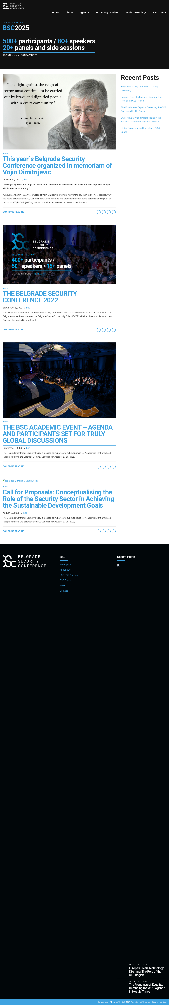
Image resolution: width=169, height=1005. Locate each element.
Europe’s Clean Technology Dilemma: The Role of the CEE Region (146, 971)
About (69, 12)
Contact (64, 591)
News (5, 153)
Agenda (84, 12)
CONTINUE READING (13, 212)
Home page (65, 564)
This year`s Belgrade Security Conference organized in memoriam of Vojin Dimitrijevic (57, 165)
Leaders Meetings (135, 12)
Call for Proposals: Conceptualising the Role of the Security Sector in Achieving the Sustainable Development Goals (58, 498)
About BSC (65, 570)
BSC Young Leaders (106, 12)
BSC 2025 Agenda (69, 575)
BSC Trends (159, 12)
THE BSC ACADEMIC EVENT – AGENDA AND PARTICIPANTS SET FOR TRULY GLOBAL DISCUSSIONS (57, 433)
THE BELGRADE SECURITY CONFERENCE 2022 (40, 297)
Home (55, 12)
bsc (26, 179)
